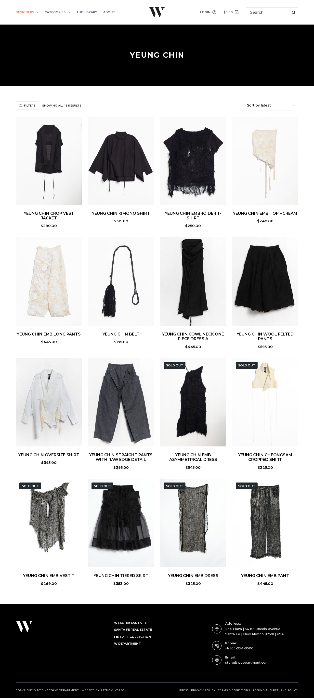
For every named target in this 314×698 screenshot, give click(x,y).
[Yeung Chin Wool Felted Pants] (265, 281)
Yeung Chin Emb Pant (265, 575)
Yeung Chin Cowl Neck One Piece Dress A (193, 336)
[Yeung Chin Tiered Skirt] (121, 523)
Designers (25, 12)
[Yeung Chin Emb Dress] (193, 523)
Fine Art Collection (132, 637)
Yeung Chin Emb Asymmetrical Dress (193, 457)
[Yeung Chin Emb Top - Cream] (265, 161)
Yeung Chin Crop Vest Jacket (49, 215)
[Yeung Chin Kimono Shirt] (121, 161)
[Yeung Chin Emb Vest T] (49, 523)
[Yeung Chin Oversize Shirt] (49, 402)
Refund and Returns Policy (275, 690)
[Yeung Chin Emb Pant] (265, 523)
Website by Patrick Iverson (104, 690)
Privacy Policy (203, 690)
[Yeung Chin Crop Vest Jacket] (49, 161)
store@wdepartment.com (247, 662)
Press (184, 690)
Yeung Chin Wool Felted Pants (265, 336)
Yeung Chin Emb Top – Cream (265, 213)
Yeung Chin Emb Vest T (49, 575)
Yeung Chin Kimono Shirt (121, 213)
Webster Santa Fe (130, 623)
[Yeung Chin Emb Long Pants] (49, 281)
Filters (30, 105)
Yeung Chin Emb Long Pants (49, 334)
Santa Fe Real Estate (133, 629)
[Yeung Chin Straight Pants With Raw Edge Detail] (121, 402)
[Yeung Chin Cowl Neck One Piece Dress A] (193, 281)
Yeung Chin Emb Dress (193, 575)
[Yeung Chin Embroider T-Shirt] (193, 161)
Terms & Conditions (234, 690)
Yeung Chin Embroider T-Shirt (193, 215)
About (109, 12)
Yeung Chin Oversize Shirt (48, 455)
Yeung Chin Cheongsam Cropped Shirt (265, 457)
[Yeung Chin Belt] (121, 281)
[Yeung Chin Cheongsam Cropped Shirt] (265, 402)
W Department (127, 643)
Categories (55, 12)
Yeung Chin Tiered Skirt (121, 575)
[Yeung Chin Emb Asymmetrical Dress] (193, 402)
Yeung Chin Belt (121, 334)
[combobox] (267, 12)
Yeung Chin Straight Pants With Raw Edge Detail (121, 457)
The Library (86, 12)
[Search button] (293, 12)
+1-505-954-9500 (239, 648)
